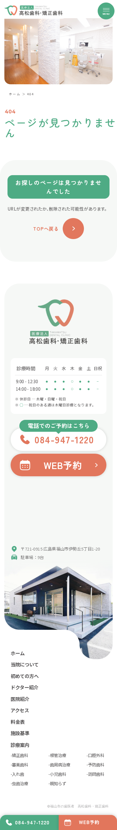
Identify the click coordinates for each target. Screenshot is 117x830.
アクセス (20, 710)
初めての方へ (25, 675)
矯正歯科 (20, 755)
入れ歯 (18, 774)
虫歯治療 (20, 783)
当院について (25, 664)
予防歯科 (96, 764)
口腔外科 (96, 755)
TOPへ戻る (46, 228)
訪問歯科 (96, 774)
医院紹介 (20, 698)
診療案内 (20, 744)
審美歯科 (20, 764)
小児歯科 (58, 774)
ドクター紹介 (24, 687)
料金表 (18, 721)
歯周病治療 (60, 764)
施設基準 (20, 732)
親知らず (58, 783)
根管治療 (58, 755)
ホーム (15, 94)
